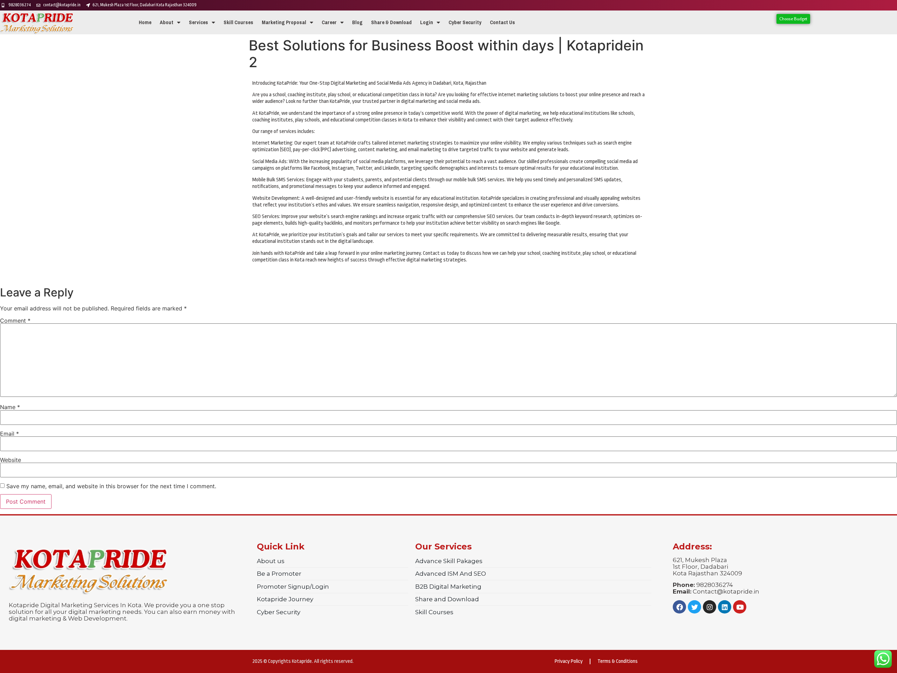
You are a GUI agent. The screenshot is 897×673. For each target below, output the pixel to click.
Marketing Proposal (284, 22)
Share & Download (391, 22)
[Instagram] (709, 607)
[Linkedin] (724, 607)
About (166, 22)
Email (9, 433)
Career (329, 22)
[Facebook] (679, 607)
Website (10, 460)
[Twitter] (694, 607)
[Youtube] (739, 607)
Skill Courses (238, 22)
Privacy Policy (569, 661)
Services (198, 22)
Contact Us (502, 22)
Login (426, 22)
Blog (357, 22)
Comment (15, 320)
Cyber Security (464, 22)
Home (145, 22)
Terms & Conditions (617, 661)
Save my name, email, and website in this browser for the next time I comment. (111, 486)
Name (10, 407)
